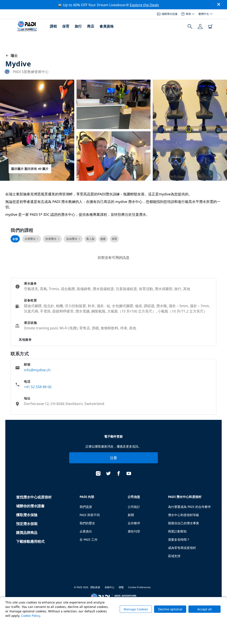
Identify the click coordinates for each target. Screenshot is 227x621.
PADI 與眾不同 (90, 515)
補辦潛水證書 (170, 14)
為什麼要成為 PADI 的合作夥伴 (189, 507)
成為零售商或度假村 (182, 548)
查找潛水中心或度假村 (34, 497)
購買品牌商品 (26, 532)
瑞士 (13, 55)
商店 (90, 26)
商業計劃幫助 (177, 531)
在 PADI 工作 (89, 539)
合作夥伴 (134, 523)
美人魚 (90, 239)
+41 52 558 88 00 (37, 386)
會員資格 (107, 26)
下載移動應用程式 (30, 541)
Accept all (204, 609)
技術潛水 (51, 239)
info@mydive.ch (37, 369)
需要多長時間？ (179, 539)
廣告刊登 (134, 531)
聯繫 (121, 587)
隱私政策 (95, 587)
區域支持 (174, 556)
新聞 (131, 515)
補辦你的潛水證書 (30, 505)
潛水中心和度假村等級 (183, 515)
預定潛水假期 (26, 523)
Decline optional (170, 609)
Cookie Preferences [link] (139, 587)
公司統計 (134, 507)
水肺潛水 (30, 239)
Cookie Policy (30, 615)
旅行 (78, 26)
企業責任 (86, 531)
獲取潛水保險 (26, 514)
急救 (103, 239)
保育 (65, 26)
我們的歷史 (87, 523)
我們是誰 (86, 507)
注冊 (113, 457)
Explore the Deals (144, 4)
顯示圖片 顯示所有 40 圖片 (30, 169)
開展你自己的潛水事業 (183, 523)
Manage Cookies (136, 609)
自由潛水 (71, 239)
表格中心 (109, 587)
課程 (53, 26)
